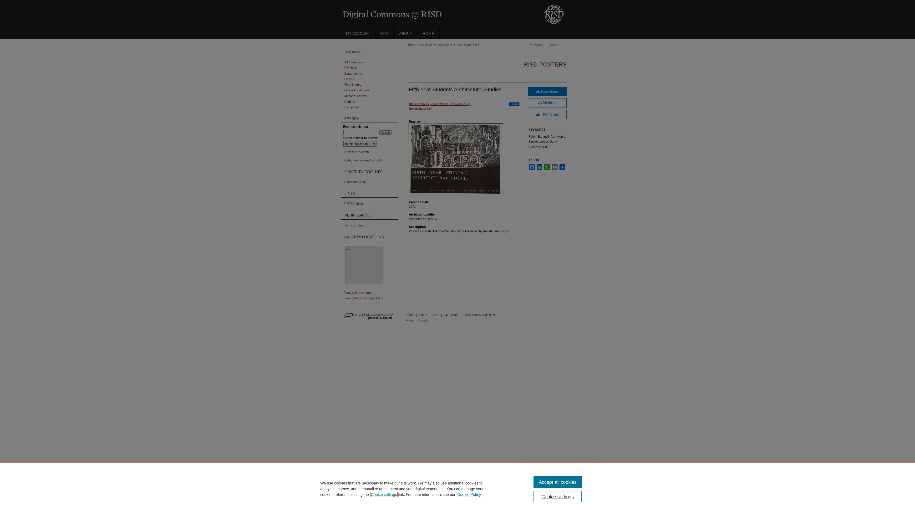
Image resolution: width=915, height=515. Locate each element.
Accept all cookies (558, 482)
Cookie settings (384, 495)
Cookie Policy (469, 495)
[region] (457, 489)
